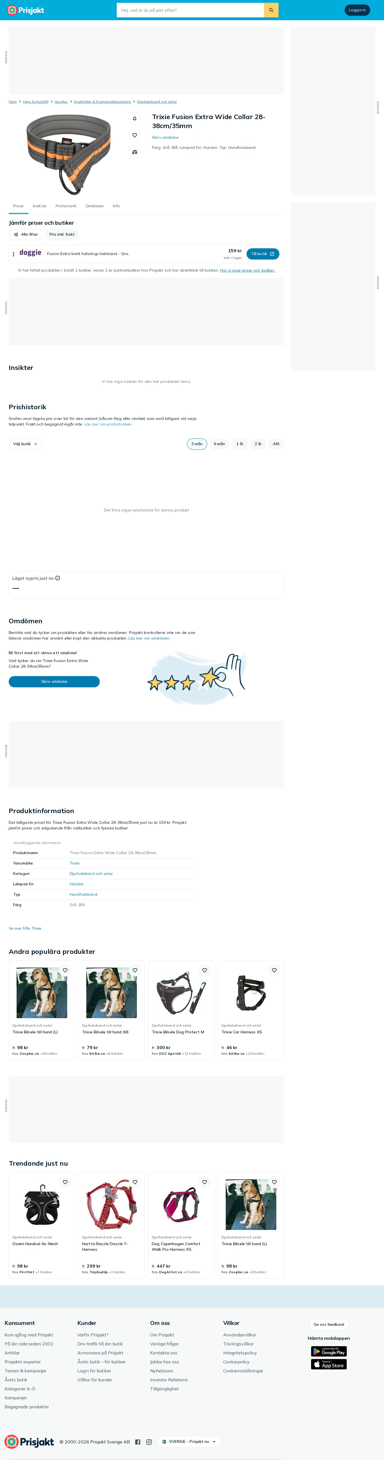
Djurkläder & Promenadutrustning (102, 101)
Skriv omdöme (165, 137)
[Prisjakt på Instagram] (149, 1441)
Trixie (75, 863)
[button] (134, 118)
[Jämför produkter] (134, 152)
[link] (42, 1010)
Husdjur (61, 101)
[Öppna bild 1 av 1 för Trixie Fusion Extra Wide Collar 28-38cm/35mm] (68, 154)
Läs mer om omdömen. (149, 638)
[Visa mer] (13, 254)
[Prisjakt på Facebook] (137, 1441)
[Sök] (271, 10)
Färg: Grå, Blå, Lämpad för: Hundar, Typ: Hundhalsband (204, 147)
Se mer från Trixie (25, 928)
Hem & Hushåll (35, 101)
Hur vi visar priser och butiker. (247, 270)
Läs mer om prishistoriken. (108, 424)
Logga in (357, 9)
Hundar (77, 883)
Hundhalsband (83, 894)
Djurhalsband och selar (157, 101)
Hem (13, 101)
